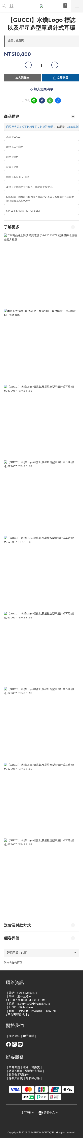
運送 (26, 1067)
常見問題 (14, 1067)
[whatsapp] (50, 100)
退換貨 (35, 1067)
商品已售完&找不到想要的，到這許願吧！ (31, 127)
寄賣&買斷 (15, 1071)
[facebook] (42, 100)
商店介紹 (14, 1036)
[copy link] (58, 100)
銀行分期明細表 (19, 1074)
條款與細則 (16, 1078)
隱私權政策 (33, 1078)
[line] (34, 100)
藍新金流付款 (33, 1071)
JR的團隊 (28, 1036)
